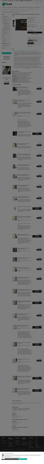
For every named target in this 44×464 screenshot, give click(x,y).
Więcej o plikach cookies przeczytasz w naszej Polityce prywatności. (11, 457)
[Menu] (4, 453)
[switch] (3, 458)
